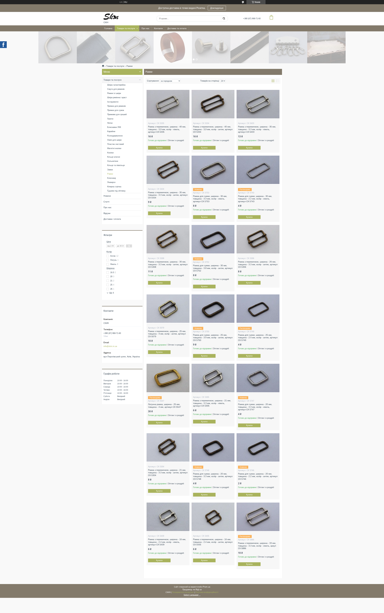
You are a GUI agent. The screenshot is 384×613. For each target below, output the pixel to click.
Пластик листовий (115, 144)
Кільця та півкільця (116, 165)
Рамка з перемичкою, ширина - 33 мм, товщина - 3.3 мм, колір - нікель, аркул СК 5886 (257, 546)
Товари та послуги (126, 28)
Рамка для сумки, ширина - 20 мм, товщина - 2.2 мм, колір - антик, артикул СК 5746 (258, 476)
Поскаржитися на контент (183, 592)
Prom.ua (206, 587)
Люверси (111, 182)
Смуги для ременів (115, 89)
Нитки (109, 123)
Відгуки (107, 213)
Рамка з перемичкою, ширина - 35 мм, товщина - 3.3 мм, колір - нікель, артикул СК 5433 (257, 129)
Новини (107, 196)
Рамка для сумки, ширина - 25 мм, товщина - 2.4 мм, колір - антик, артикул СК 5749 (258, 337)
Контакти (158, 28)
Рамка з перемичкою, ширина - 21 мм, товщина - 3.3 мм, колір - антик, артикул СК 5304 (168, 472)
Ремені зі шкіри (114, 93)
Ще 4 (111, 293)
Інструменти (112, 102)
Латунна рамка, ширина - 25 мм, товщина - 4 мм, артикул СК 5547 (164, 405)
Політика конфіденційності (206, 592)
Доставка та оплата (176, 28)
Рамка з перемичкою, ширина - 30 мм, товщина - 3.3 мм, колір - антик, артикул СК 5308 (168, 264)
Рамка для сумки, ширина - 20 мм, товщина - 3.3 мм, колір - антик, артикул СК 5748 (212, 476)
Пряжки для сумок (115, 110)
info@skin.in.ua (110, 346)
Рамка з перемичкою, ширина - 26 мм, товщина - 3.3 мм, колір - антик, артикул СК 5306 (258, 264)
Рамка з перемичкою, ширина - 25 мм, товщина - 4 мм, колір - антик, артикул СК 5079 (167, 334)
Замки (110, 170)
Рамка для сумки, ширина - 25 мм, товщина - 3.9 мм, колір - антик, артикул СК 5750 (212, 337)
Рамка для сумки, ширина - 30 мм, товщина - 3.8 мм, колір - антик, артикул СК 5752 (212, 268)
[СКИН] (111, 16)
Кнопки (110, 153)
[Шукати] (223, 19)
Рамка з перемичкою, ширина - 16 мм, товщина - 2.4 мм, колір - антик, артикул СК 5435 (212, 542)
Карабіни (111, 131)
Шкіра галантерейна (116, 85)
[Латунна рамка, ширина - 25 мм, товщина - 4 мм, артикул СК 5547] (168, 378)
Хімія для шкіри (114, 140)
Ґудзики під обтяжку (116, 191)
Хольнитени (112, 161)
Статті (106, 201)
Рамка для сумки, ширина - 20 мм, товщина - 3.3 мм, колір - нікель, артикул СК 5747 (255, 407)
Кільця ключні (113, 157)
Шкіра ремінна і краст (117, 97)
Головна (108, 28)
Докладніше (217, 8)
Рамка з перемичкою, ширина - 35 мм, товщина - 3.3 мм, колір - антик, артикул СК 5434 (168, 195)
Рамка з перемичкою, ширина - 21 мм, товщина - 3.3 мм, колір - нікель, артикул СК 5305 (212, 403)
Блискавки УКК (114, 127)
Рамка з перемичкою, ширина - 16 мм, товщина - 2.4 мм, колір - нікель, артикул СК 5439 (167, 542)
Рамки (110, 174)
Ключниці (111, 178)
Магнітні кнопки (114, 148)
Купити (159, 148)
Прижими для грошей (117, 114)
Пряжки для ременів (116, 106)
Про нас (145, 28)
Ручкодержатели (115, 136)
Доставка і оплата (112, 219)
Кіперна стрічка (114, 186)
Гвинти (110, 119)
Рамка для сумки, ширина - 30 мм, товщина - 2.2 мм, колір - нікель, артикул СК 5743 (255, 199)
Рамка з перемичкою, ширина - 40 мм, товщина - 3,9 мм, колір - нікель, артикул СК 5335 (167, 129)
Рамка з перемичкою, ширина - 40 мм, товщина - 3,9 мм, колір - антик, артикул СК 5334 (212, 129)
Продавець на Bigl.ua (192, 589)
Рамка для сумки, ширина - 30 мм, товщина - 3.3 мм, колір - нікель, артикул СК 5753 (210, 199)
